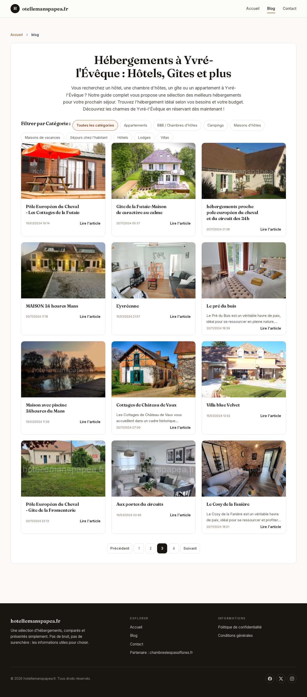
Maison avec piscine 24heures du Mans (46, 408)
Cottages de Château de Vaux (146, 405)
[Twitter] (280, 678)
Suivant (190, 548)
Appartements (135, 125)
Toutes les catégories (95, 125)
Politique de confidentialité (240, 627)
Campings (215, 125)
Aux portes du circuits (139, 504)
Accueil (253, 8)
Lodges (144, 137)
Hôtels (123, 137)
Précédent (119, 548)
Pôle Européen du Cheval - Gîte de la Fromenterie (52, 507)
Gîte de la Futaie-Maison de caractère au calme (141, 209)
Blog (271, 8)
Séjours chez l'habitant (88, 137)
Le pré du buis (221, 306)
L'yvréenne (127, 306)
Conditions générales (235, 635)
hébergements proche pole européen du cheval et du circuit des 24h (232, 212)
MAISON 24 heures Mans (52, 306)
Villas (165, 137)
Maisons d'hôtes (247, 125)
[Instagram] (291, 678)
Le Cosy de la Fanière (228, 504)
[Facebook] (269, 678)
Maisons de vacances (42, 137)
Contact (289, 8)
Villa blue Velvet (223, 405)
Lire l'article (90, 223)
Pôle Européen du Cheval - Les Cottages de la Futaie (53, 209)
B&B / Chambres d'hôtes (177, 125)
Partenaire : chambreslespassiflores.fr (161, 652)
